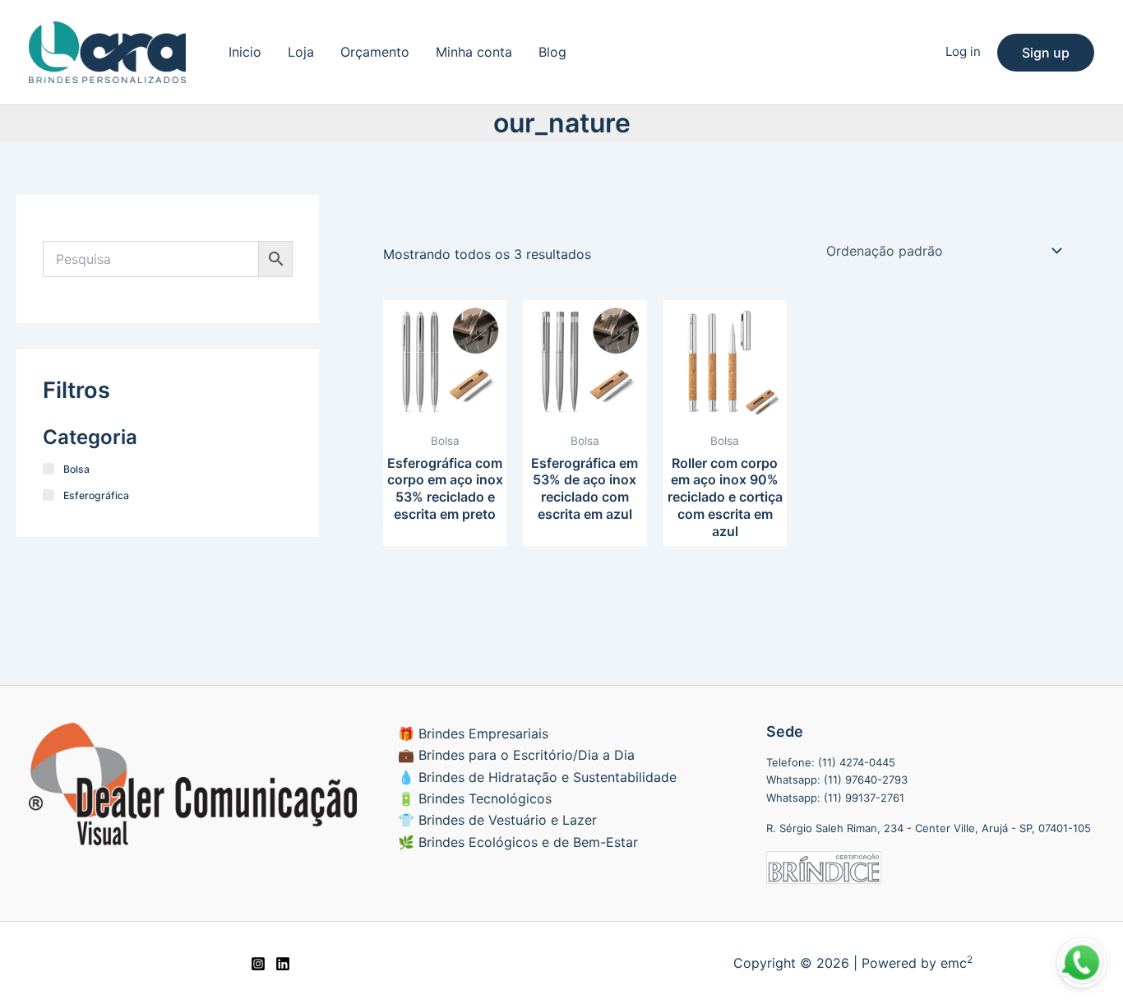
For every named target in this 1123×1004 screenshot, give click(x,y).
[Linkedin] (282, 963)
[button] (1045, 53)
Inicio (245, 52)
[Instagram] (258, 963)
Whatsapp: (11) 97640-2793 (837, 779)
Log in (963, 51)
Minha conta (474, 52)
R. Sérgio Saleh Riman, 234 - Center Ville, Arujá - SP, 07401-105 (928, 828)
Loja (301, 52)
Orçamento (374, 52)
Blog (552, 52)
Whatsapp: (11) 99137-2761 (835, 797)
